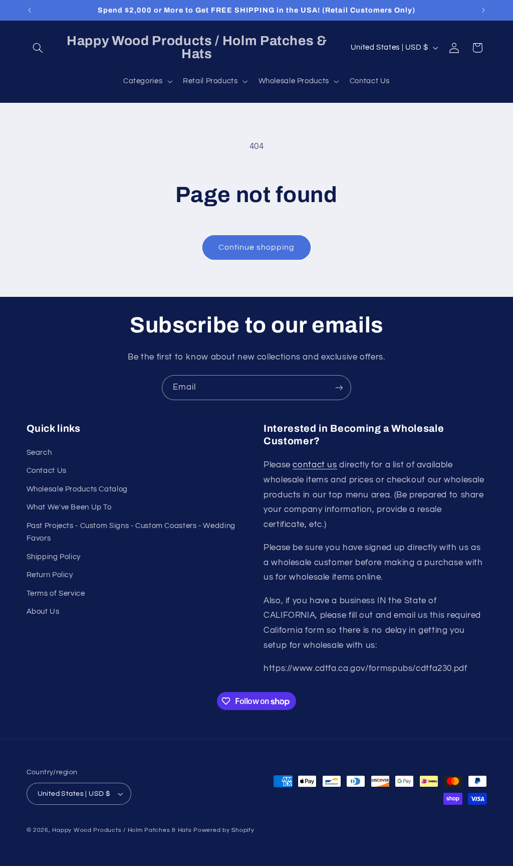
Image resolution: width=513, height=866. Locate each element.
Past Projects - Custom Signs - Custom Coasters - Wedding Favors (131, 532)
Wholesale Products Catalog (77, 489)
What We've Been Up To (69, 507)
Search (39, 452)
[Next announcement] (483, 10)
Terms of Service (56, 593)
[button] (38, 47)
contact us (315, 464)
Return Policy (50, 575)
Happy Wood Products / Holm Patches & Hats (121, 830)
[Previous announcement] (30, 10)
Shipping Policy (54, 557)
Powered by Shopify (223, 830)
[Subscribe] (339, 387)
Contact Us (47, 470)
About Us (43, 611)
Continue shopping (256, 247)
